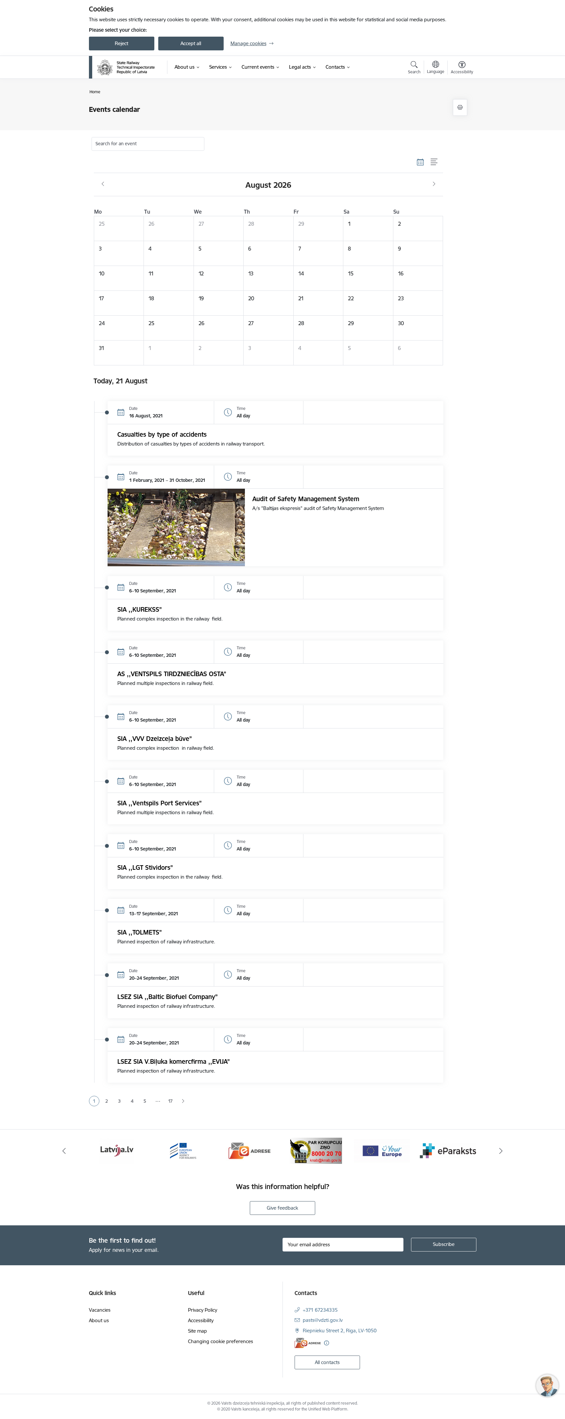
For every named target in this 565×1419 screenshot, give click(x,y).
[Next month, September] (434, 184)
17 (170, 1101)
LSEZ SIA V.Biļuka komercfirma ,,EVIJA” (173, 1061)
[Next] (501, 1150)
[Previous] (64, 1150)
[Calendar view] (420, 162)
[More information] (326, 1342)
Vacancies (100, 1310)
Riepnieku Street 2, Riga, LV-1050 (340, 1330)
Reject (121, 43)
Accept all (190, 43)
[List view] (434, 162)
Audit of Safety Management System (305, 499)
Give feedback (282, 1208)
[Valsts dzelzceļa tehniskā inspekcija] (126, 67)
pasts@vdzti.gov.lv (323, 1320)
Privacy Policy (202, 1310)
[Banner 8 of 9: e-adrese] (249, 1150)
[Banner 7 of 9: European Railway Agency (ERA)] (183, 1150)
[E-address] (308, 1343)
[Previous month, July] (103, 184)
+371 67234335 (320, 1310)
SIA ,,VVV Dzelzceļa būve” (154, 739)
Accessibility (201, 1320)
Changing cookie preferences (220, 1341)
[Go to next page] (183, 1101)
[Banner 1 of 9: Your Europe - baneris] (382, 1150)
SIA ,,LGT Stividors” (145, 867)
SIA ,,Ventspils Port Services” (159, 803)
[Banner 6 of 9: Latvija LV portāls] (116, 1150)
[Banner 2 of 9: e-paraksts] (448, 1150)
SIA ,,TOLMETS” (139, 932)
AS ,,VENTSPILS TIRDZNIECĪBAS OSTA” (171, 674)
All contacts (327, 1362)
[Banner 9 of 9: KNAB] (315, 1150)
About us (99, 1320)
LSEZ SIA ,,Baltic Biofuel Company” (167, 997)
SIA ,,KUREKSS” (139, 609)
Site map (197, 1331)
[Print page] (460, 107)
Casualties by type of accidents (162, 434)
